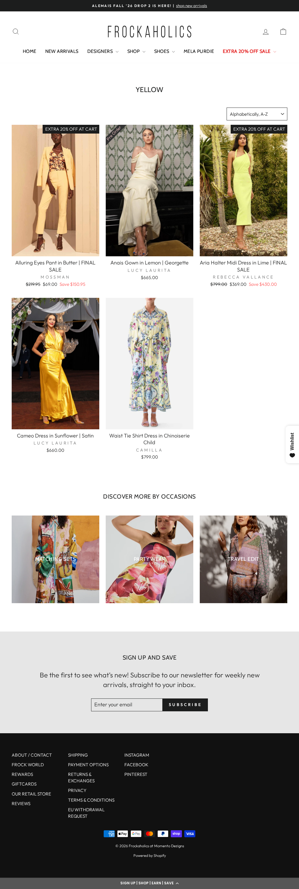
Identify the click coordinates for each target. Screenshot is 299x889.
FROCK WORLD (28, 764)
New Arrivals (62, 51)
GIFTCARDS (24, 784)
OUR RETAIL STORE (31, 794)
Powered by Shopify (149, 855)
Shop (134, 51)
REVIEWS (21, 803)
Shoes (162, 51)
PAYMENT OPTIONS (88, 764)
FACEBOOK (136, 764)
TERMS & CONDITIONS (91, 800)
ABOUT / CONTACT (32, 755)
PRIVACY (77, 790)
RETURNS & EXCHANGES (81, 777)
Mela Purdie (199, 51)
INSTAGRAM (136, 755)
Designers (100, 51)
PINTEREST (135, 774)
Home (29, 51)
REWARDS (22, 774)
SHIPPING (78, 755)
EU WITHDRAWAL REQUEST (86, 813)
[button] (149, 883)
